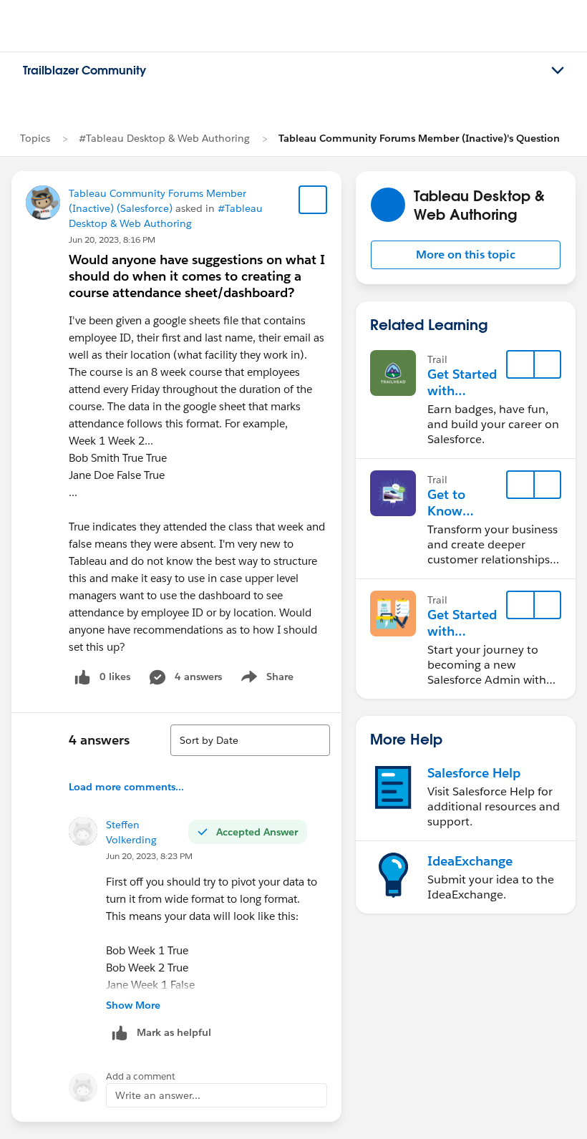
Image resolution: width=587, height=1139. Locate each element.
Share (265, 679)
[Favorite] (313, 200)
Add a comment (140, 1076)
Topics (35, 138)
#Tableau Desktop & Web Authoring (164, 138)
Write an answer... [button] (157, 1095)
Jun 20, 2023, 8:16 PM (112, 239)
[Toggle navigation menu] (557, 71)
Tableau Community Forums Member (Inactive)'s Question (419, 138)
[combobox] (250, 740)
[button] (466, 255)
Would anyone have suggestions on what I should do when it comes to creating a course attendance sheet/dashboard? (197, 276)
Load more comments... (126, 786)
